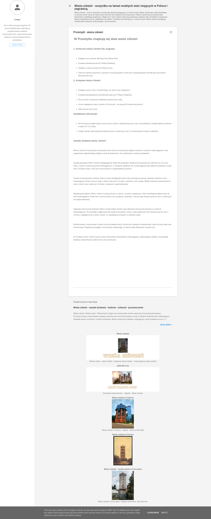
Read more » (166, 325)
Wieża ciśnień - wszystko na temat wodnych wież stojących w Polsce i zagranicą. (121, 7)
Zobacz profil (17, 45)
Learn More (153, 513)
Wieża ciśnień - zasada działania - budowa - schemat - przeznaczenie (108, 307)
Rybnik (17, 20)
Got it (164, 513)
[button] (170, 32)
